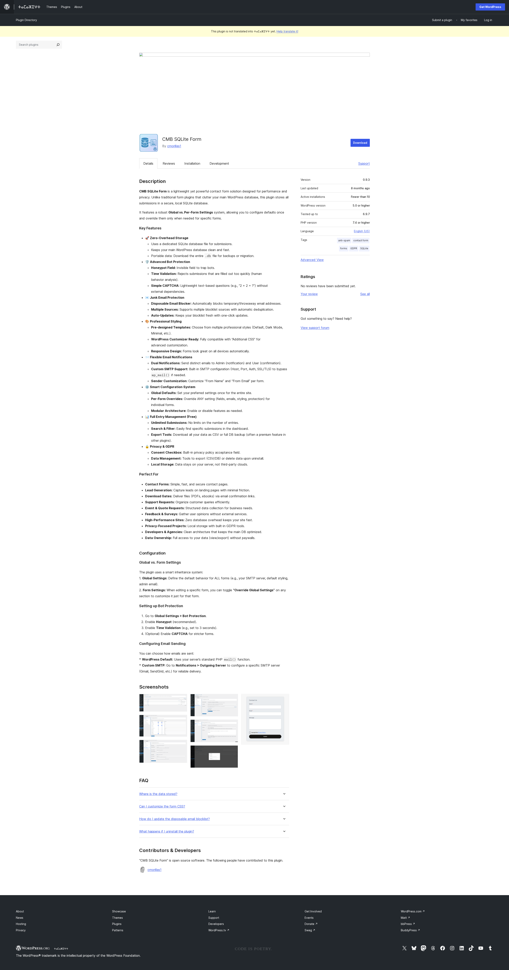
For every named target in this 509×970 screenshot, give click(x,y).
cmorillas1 (174, 146)
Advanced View (312, 260)
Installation (192, 163)
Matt (405, 917)
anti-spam (344, 240)
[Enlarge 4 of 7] (233, 699)
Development (219, 163)
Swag (310, 930)
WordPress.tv (218, 930)
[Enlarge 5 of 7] (233, 725)
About (20, 911)
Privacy (21, 930)
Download (360, 142)
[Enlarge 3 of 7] (182, 745)
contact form (360, 240)
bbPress (408, 924)
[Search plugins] (58, 45)
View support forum (315, 328)
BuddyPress (410, 930)
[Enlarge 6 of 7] (233, 751)
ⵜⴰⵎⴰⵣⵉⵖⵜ (61, 948)
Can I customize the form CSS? (162, 806)
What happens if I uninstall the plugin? (166, 831)
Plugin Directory (26, 20)
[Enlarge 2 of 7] (182, 720)
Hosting (21, 924)
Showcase (119, 911)
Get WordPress (490, 7)
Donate (311, 924)
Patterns (117, 930)
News (19, 917)
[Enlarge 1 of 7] (182, 699)
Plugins (116, 924)
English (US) (362, 231)
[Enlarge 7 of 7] (284, 699)
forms (343, 248)
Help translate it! (287, 31)
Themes (117, 917)
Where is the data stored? (158, 794)
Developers (216, 924)
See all (365, 294)
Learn (212, 911)
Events (309, 917)
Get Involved (313, 911)
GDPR (353, 248)
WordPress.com (413, 911)
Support (364, 163)
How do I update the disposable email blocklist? (174, 819)
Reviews (169, 163)
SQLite (364, 248)
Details (148, 163)
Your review (309, 294)
